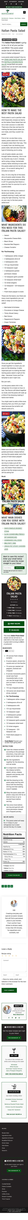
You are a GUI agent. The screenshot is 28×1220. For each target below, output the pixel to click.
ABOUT (6, 1)
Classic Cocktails (6, 1186)
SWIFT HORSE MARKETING (15, 1211)
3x (12, 651)
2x (9, 651)
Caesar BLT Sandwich (14, 1110)
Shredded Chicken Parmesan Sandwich (14, 1100)
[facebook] (6, 4)
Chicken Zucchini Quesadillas (14, 1107)
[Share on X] (9, 886)
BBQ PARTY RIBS (10, 543)
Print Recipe (15, 624)
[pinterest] (11, 4)
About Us (18, 1006)
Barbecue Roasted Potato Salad (14, 1104)
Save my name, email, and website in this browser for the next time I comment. (14, 981)
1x (6, 651)
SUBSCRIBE (21, 1)
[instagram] (21, 4)
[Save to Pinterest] (6, 886)
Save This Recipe (14, 875)
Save (15, 39)
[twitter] (16, 4)
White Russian (14, 1066)
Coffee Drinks (6, 1194)
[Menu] (24, 12)
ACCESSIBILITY (19, 1210)
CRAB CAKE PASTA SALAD (13, 59)
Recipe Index (5, 1133)
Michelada (14, 1064)
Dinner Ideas (5, 1143)
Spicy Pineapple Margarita (14, 1070)
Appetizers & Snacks (7, 1138)
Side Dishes (18, 18)
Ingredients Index (7, 1135)
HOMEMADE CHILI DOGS (13, 540)
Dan (13, 34)
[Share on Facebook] (3, 886)
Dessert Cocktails (7, 1196)
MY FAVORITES (13, 1)
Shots (3, 1189)
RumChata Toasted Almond (14, 1068)
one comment (19, 34)
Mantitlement (5, 18)
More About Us (18, 1014)
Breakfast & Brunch (7, 1140)
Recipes (11, 18)
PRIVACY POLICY (11, 1210)
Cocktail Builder (6, 1184)
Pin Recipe (15, 630)
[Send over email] (11, 886)
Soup (3, 1148)
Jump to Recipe (6, 39)
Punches (4, 1191)
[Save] (6, 74)
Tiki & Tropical (6, 1199)
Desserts (4, 1150)
